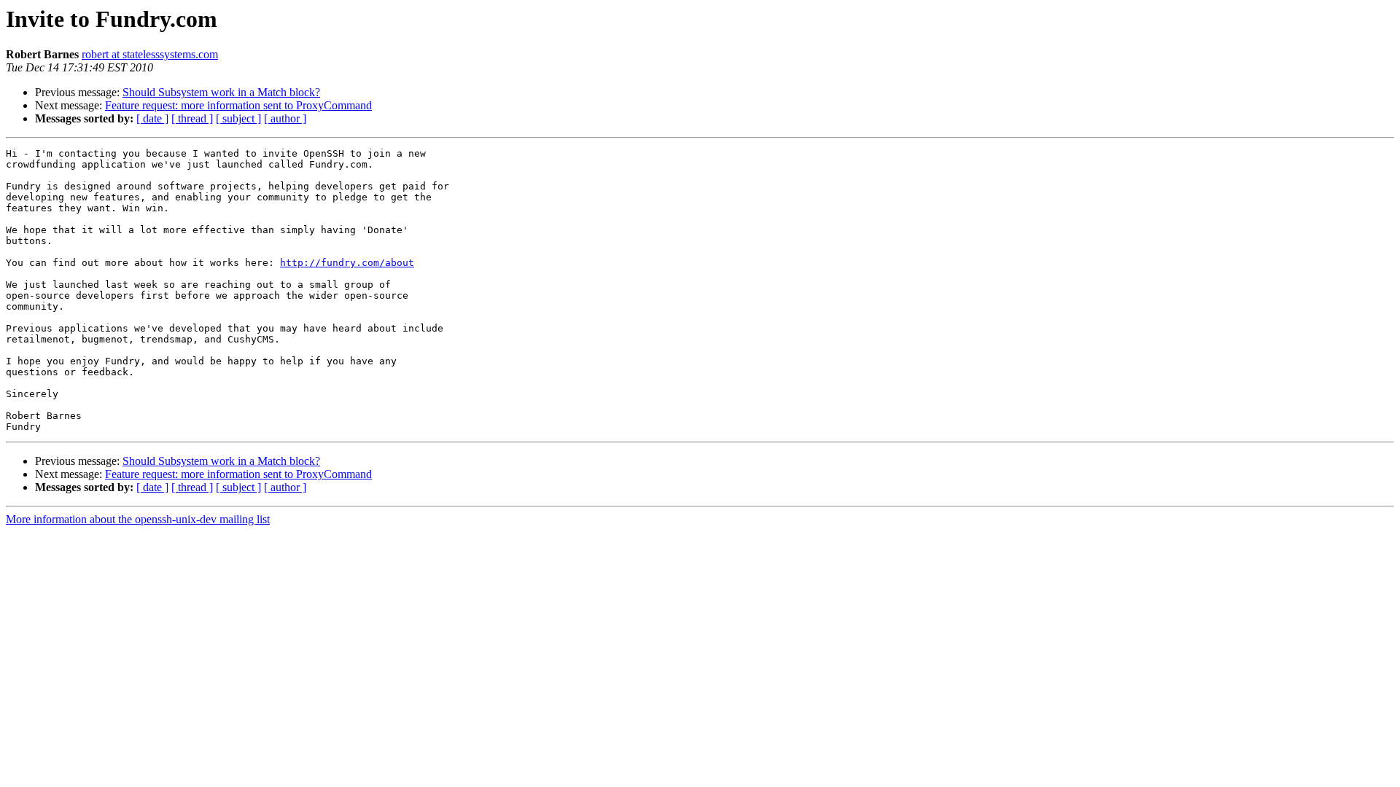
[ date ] (152, 118)
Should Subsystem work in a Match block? (221, 92)
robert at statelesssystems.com (150, 54)
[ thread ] (192, 118)
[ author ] (285, 118)
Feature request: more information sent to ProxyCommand (238, 105)
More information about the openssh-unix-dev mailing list (138, 519)
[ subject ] (238, 118)
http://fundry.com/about (347, 262)
